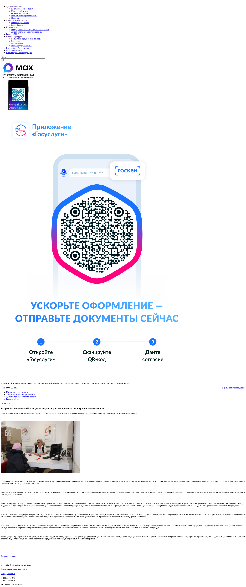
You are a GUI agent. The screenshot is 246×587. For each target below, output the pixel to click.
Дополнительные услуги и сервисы (26, 32)
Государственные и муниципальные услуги (30, 29)
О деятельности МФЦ (20, 13)
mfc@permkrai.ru (8, 574)
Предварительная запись (17, 392)
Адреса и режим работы (16, 20)
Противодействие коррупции (19, 53)
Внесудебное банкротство (17, 48)
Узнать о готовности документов (20, 394)
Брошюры (15, 41)
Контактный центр (19, 11)
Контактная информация (22, 9)
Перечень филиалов (20, 23)
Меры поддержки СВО (21, 46)
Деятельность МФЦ (14, 6)
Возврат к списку (8, 556)
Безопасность (17, 43)
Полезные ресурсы (14, 36)
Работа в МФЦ (12, 34)
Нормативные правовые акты (24, 16)
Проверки (15, 18)
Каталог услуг (12, 27)
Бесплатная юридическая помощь (26, 39)
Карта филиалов (18, 25)
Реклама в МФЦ (13, 399)
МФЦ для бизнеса (14, 50)
